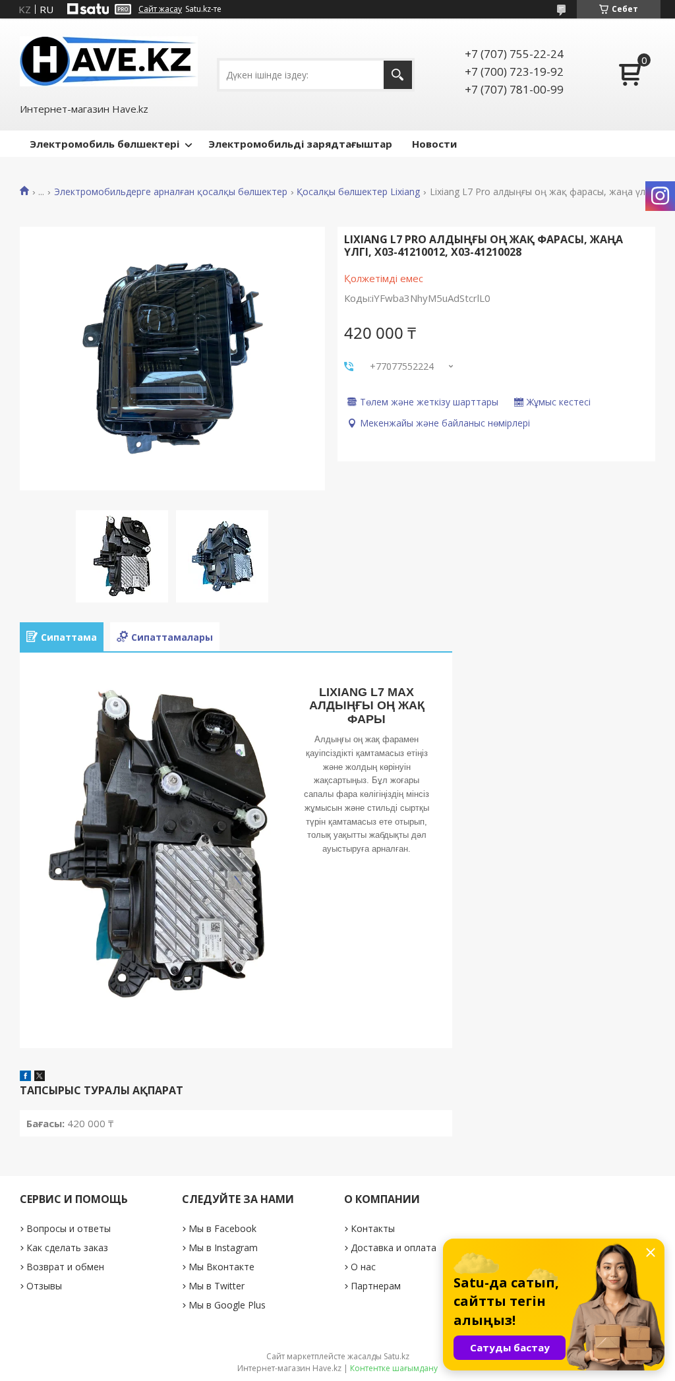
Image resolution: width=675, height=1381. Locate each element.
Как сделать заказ (67, 1247)
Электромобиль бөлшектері (104, 143)
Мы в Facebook (222, 1228)
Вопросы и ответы (68, 1228)
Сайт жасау (160, 9)
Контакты (373, 1228)
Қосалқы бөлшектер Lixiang (358, 192)
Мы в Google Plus (227, 1305)
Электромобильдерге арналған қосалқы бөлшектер (170, 192)
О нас (363, 1266)
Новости (434, 143)
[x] (39, 1077)
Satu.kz (396, 1356)
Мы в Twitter (217, 1285)
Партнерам (376, 1285)
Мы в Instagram (223, 1247)
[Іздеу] (398, 75)
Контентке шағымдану (394, 1368)
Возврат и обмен (65, 1266)
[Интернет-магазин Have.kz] (109, 60)
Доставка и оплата (393, 1247)
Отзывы (44, 1285)
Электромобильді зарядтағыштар (300, 143)
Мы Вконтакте (221, 1266)
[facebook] (25, 1077)
